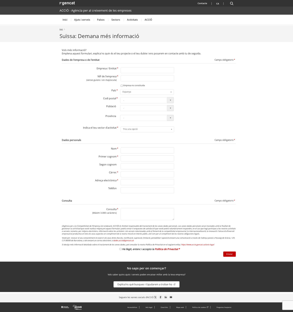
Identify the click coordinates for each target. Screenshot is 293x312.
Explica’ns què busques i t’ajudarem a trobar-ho (145, 284)
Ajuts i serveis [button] (82, 19)
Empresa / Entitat (107, 68)
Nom (114, 148)
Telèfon (112, 188)
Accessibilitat (132, 307)
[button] (217, 3)
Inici (65, 19)
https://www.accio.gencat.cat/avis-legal (197, 244)
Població (111, 106)
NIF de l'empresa (107, 76)
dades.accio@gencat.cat (123, 240)
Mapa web (180, 307)
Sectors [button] (115, 19)
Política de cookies (199, 307)
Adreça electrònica (106, 180)
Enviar (229, 254)
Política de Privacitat (166, 249)
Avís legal (149, 307)
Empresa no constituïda (134, 85)
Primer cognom (108, 156)
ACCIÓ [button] (148, 19)
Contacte (204, 3)
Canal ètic (164, 307)
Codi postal (109, 98)
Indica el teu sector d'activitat (100, 127)
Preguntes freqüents (224, 307)
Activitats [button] (132, 19)
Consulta (111, 209)
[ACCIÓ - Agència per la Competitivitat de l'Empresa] (72, 307)
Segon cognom (108, 164)
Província (110, 116)
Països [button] (101, 19)
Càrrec (113, 172)
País (113, 90)
